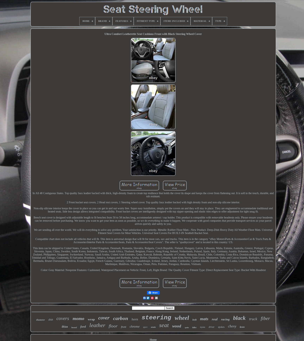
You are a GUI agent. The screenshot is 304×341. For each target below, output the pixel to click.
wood (176, 326)
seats (153, 327)
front (123, 326)
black (239, 318)
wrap (91, 319)
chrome (135, 326)
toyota (202, 327)
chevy (232, 326)
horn (135, 319)
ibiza (65, 326)
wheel (182, 318)
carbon (120, 318)
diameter (40, 319)
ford (83, 326)
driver (211, 327)
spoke (187, 327)
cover (104, 317)
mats (204, 318)
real (215, 319)
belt (194, 319)
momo (78, 318)
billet (194, 327)
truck (253, 319)
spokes (221, 327)
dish (50, 319)
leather (97, 325)
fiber (265, 318)
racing (225, 319)
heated (74, 327)
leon (242, 326)
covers (62, 318)
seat (164, 325)
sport (145, 327)
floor (113, 326)
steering (156, 317)
